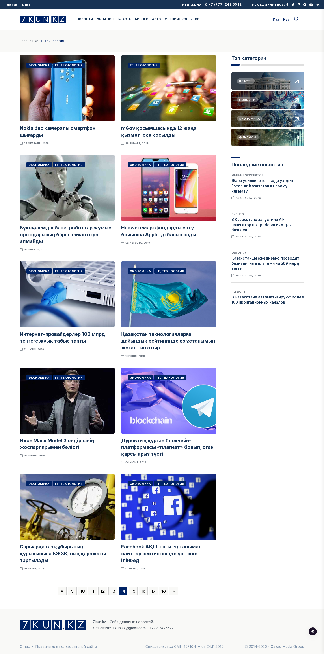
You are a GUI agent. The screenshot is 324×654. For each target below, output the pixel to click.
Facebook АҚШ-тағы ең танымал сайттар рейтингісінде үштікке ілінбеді (161, 553)
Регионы (238, 291)
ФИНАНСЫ (105, 19)
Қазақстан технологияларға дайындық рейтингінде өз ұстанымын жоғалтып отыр (168, 341)
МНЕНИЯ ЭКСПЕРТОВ (181, 19)
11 (92, 591)
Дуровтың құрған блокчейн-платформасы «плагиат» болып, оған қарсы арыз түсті (167, 447)
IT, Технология (69, 65)
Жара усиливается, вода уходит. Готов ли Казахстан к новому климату (263, 185)
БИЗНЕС (141, 19)
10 (82, 591)
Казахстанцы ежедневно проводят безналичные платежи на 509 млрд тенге (265, 263)
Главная (26, 41)
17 (153, 591)
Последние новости (255, 164)
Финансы (239, 252)
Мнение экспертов (247, 175)
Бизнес (237, 214)
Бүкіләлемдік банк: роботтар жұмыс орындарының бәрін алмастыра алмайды (65, 234)
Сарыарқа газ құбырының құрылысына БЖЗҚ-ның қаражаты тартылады (63, 553)
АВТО (156, 19)
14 (123, 591)
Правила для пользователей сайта (66, 646)
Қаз (276, 19)
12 (103, 591)
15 (133, 591)
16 (143, 591)
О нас (26, 4)
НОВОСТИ (84, 19)
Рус (286, 19)
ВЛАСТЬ (124, 19)
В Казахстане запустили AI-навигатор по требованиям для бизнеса (261, 224)
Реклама (11, 4)
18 (163, 591)
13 (113, 591)
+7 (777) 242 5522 (225, 4)
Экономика (39, 65)
